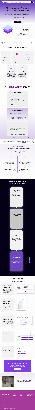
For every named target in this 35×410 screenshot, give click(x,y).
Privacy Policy (29, 395)
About (21, 394)
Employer (14, 395)
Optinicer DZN (29, 408)
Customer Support (30, 394)
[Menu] (32, 2)
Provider (14, 394)
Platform (14, 396)
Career (21, 395)
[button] (17, 369)
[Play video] (8, 381)
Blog (20, 398)
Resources (21, 396)
